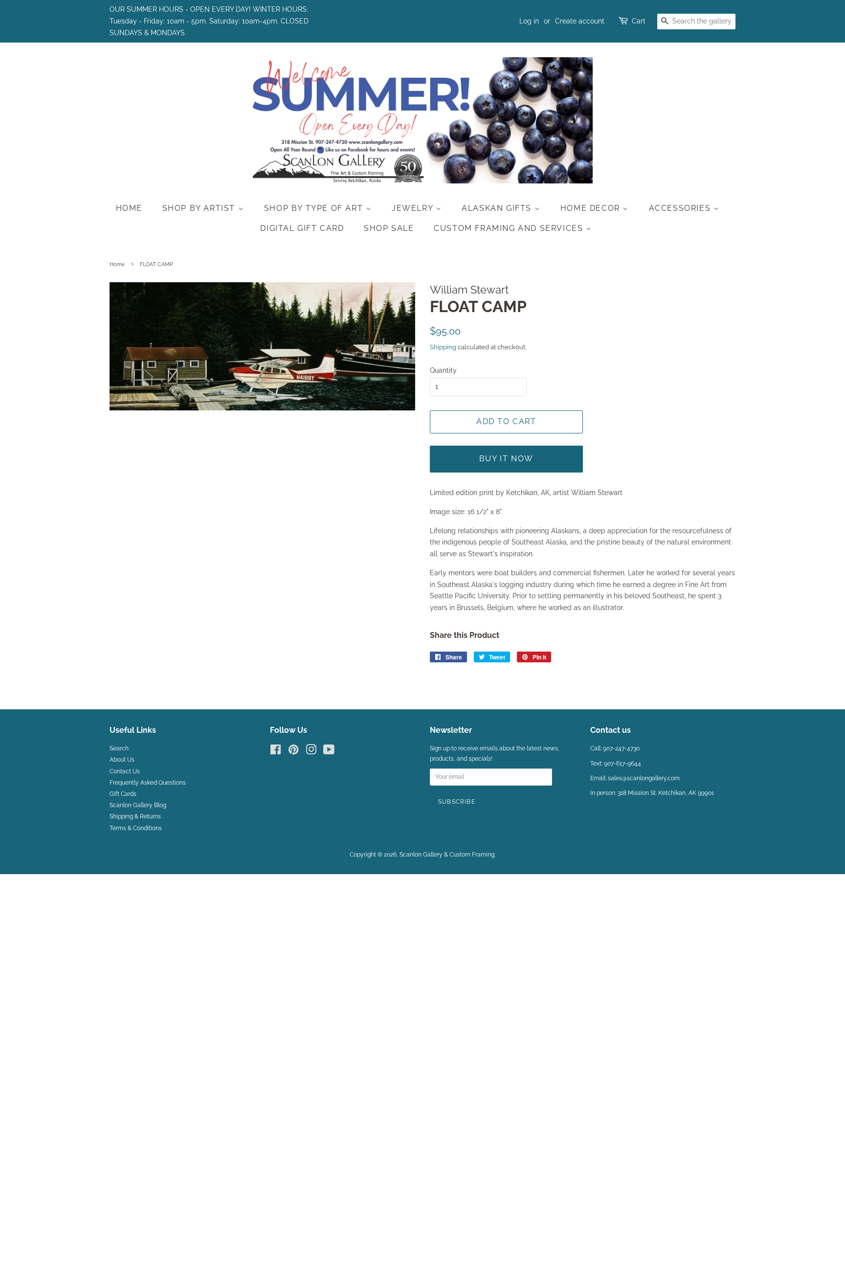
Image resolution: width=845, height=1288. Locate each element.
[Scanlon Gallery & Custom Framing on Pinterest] (293, 751)
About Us (122, 759)
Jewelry (414, 208)
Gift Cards (123, 794)
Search (119, 748)
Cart (638, 21)
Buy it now (506, 458)
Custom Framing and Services (510, 228)
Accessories (681, 208)
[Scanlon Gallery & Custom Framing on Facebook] (275, 751)
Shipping (443, 347)
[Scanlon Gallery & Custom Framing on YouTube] (328, 751)
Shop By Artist (200, 208)
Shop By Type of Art (315, 208)
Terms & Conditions (136, 828)
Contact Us (125, 771)
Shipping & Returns (135, 816)
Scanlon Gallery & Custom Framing (447, 854)
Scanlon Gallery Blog (138, 805)
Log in (529, 21)
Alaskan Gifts (498, 208)
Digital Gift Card (302, 228)
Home (129, 208)
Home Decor (591, 208)
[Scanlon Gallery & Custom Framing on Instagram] (311, 751)
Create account (579, 21)
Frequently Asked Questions (148, 782)
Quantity (443, 370)
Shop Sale (389, 228)
